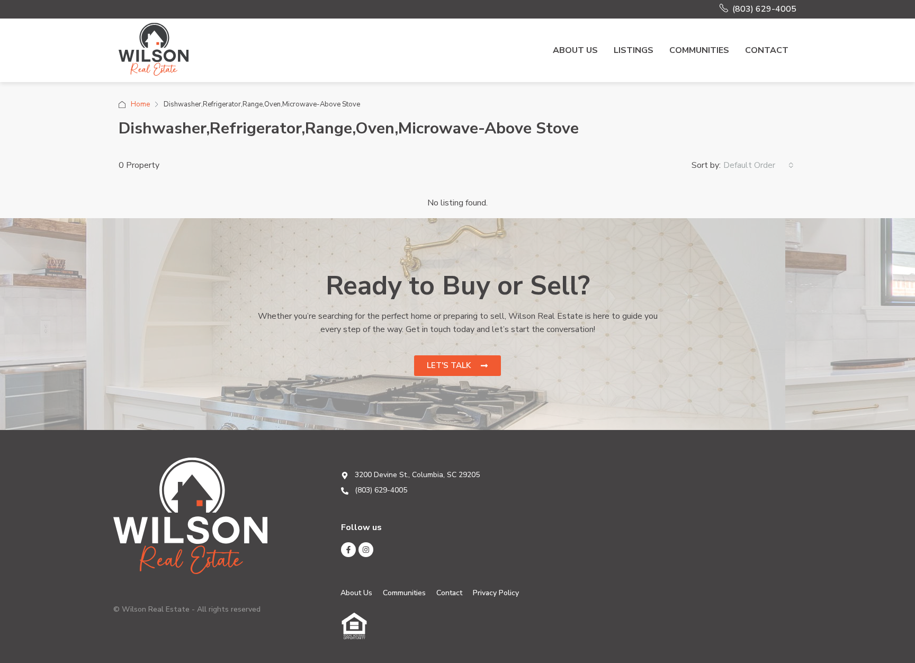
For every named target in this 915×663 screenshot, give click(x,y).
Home (140, 104)
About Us (575, 50)
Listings (633, 50)
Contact (766, 50)
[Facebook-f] (348, 549)
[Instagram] (365, 549)
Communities (699, 50)
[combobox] (758, 165)
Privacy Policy (496, 593)
